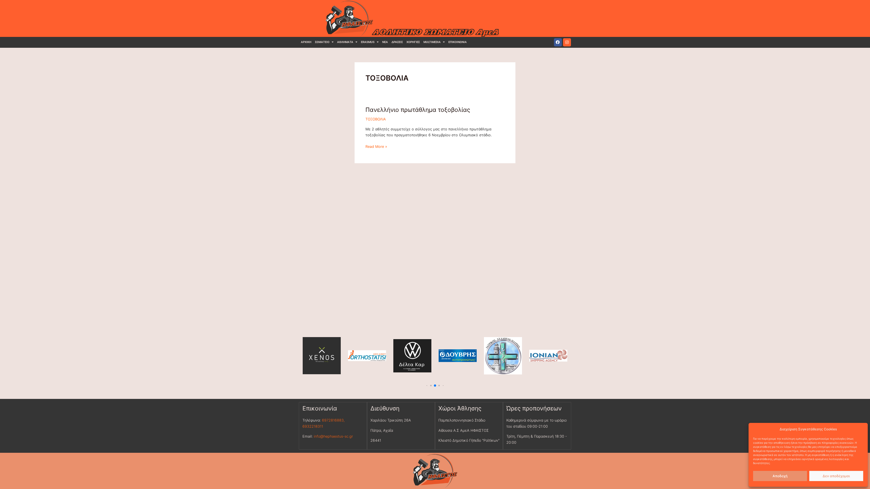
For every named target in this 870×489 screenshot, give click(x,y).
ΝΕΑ (385, 42)
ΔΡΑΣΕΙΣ (397, 42)
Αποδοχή (780, 476)
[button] (426, 385)
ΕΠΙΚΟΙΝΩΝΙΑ (457, 42)
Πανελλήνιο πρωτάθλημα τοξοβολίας (417, 109)
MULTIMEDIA (432, 42)
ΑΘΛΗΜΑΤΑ (345, 42)
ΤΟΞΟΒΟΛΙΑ (375, 119)
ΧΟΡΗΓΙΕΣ (413, 42)
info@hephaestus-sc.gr (333, 436)
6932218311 (312, 426)
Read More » (376, 146)
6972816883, (333, 420)
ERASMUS (368, 42)
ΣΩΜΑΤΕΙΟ (322, 42)
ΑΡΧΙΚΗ (306, 42)
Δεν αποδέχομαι (836, 476)
